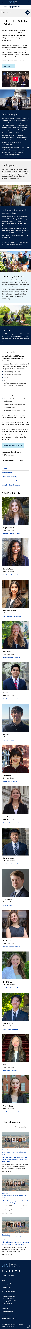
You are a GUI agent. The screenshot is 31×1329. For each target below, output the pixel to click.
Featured (4, 1152)
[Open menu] (2, 2)
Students (7, 1150)
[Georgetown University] (10, 1275)
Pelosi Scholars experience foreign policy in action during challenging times (15, 1243)
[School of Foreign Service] (11, 1265)
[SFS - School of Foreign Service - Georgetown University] (15, 2)
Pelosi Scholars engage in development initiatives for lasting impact (15, 1202)
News (3, 1150)
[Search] (28, 2)
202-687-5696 (7, 1303)
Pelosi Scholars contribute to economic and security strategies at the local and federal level (14, 1159)
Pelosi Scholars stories (12, 1152)
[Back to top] (28, 1326)
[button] (27, 12)
